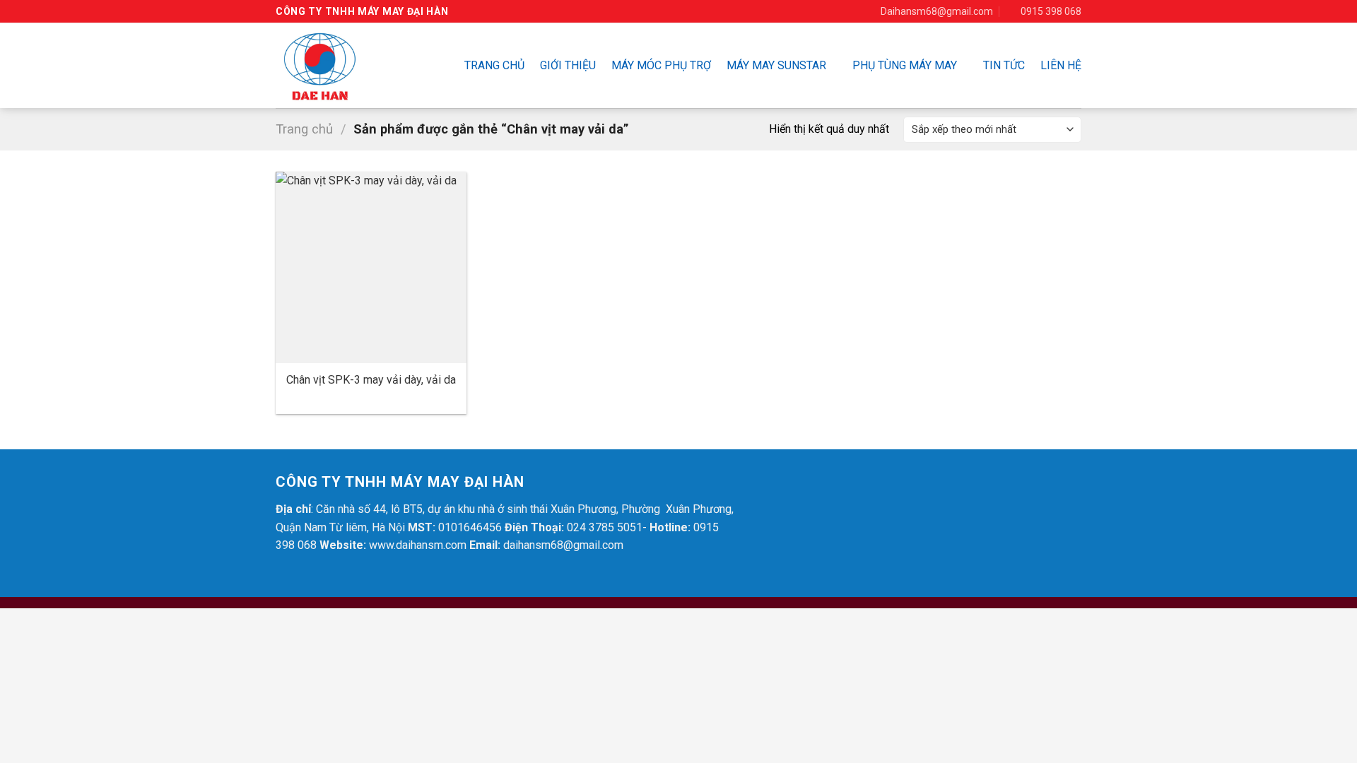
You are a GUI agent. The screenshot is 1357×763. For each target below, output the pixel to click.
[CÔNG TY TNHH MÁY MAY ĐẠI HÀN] (343, 65)
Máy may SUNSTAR (776, 65)
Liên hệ (1060, 65)
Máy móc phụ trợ (661, 65)
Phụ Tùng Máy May (904, 65)
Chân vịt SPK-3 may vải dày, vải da (371, 379)
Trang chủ (494, 65)
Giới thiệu (568, 65)
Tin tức (1004, 65)
